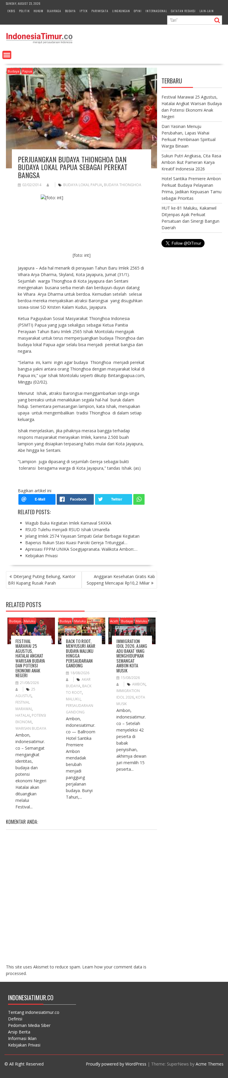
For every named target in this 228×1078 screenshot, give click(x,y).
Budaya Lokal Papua (82, 184)
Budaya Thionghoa (122, 184)
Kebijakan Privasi (24, 1045)
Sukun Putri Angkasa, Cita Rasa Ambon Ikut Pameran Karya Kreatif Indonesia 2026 (191, 162)
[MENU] (6, 55)
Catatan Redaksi (183, 11)
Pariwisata (99, 11)
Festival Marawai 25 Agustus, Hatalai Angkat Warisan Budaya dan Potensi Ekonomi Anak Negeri (30, 658)
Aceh (114, 621)
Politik (24, 11)
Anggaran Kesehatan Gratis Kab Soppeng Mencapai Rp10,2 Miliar (121, 580)
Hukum (38, 11)
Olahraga (54, 11)
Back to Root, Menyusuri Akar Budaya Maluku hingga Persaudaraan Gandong (80, 653)
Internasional (156, 11)
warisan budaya (30, 728)
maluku (73, 699)
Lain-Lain (207, 11)
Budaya (70, 11)
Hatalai (22, 715)
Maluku (29, 621)
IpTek (84, 11)
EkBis (11, 11)
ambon (138, 684)
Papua (27, 71)
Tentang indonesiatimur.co (33, 1012)
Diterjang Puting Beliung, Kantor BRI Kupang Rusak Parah (41, 580)
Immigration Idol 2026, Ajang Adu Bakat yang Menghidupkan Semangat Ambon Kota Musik (131, 656)
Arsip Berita (19, 1032)
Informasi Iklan (22, 1038)
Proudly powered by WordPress (116, 1064)
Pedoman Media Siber (29, 1025)
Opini (138, 11)
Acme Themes (210, 1064)
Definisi (15, 1019)
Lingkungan (121, 11)
